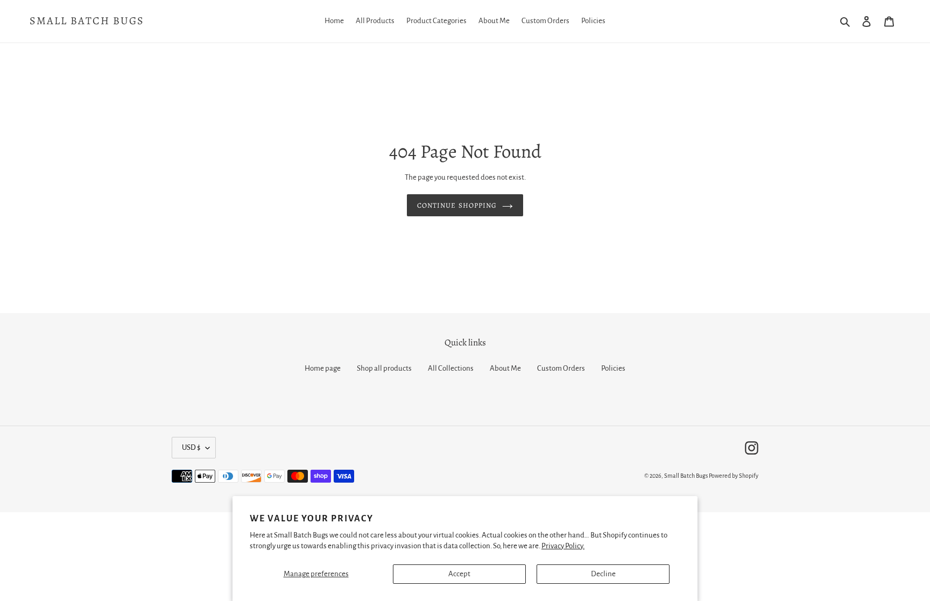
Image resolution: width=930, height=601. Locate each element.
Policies (613, 368)
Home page (323, 368)
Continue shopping (457, 205)
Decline (603, 574)
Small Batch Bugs (87, 21)
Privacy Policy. (562, 546)
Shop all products (384, 368)
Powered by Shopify (733, 475)
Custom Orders (561, 368)
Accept (459, 574)
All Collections (451, 368)
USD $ (191, 447)
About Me (505, 368)
